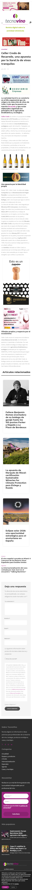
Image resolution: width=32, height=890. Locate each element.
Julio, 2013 (3, 69)
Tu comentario (9, 601)
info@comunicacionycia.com (18, 689)
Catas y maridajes (7, 769)
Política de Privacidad (15, 693)
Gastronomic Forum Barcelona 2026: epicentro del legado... (19, 833)
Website (7, 638)
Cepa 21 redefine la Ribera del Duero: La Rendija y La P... (18, 848)
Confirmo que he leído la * (15, 807)
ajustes (17, 884)
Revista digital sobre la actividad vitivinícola (15, 29)
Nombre (7, 618)
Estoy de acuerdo (11, 659)
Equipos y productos (8, 756)
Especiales (5, 764)
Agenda (4, 767)
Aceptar (5, 887)
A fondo (4, 759)
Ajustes (13, 887)
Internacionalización (8, 761)
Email (6, 628)
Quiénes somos (9, 869)
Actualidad (4, 49)
